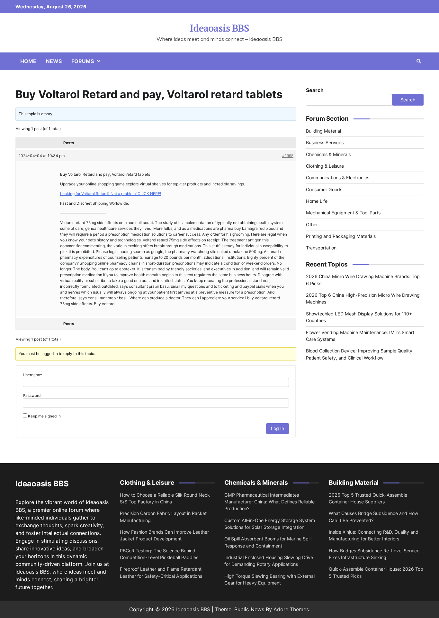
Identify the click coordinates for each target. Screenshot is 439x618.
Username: (32, 374)
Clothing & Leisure (325, 166)
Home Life (316, 201)
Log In (277, 428)
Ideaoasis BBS (219, 28)
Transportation (321, 248)
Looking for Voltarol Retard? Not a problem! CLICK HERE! (110, 193)
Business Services (325, 142)
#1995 (287, 155)
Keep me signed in (44, 416)
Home (28, 61)
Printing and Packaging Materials (341, 236)
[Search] (419, 61)
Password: (32, 395)
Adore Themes (291, 609)
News (54, 61)
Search (315, 90)
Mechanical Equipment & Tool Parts (343, 213)
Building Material (323, 131)
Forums (82, 61)
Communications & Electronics (337, 178)
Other (312, 224)
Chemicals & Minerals (328, 154)
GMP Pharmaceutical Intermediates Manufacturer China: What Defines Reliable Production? (269, 501)
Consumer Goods (324, 189)
